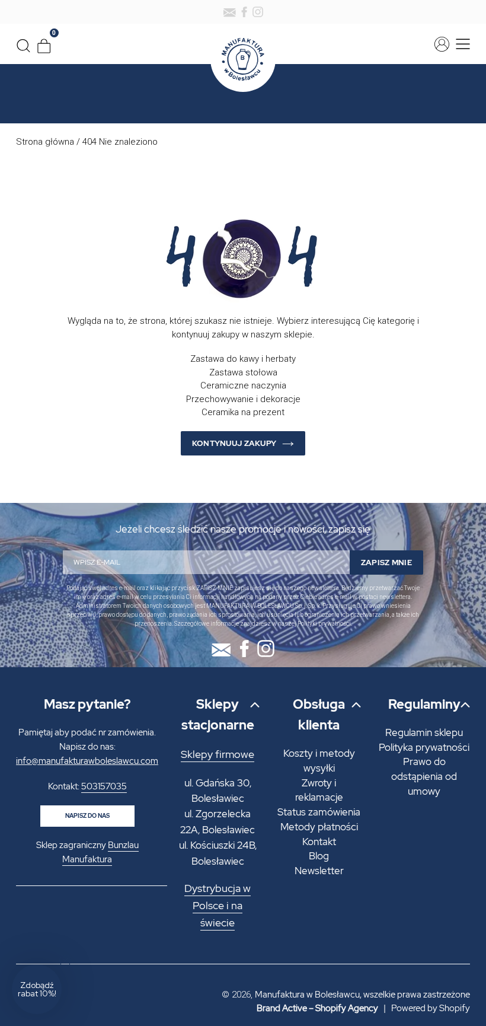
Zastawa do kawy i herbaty (243, 358)
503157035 (104, 786)
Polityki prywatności (324, 623)
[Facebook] (244, 12)
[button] (37, 989)
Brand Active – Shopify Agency (317, 1008)
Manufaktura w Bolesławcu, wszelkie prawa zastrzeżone (362, 994)
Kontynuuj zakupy (234, 443)
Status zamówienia (318, 811)
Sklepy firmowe (217, 754)
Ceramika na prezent (243, 412)
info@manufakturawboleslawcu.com (87, 761)
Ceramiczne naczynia (243, 385)
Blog (319, 855)
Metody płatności (319, 826)
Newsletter (319, 870)
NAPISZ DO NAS (87, 816)
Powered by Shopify (430, 1008)
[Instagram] (257, 12)
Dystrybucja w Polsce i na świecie (217, 905)
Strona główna (45, 141)
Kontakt (319, 841)
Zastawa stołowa (243, 372)
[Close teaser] (65, 961)
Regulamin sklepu (424, 732)
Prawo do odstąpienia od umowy (424, 776)
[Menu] (461, 44)
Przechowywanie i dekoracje (243, 399)
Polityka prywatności (424, 747)
